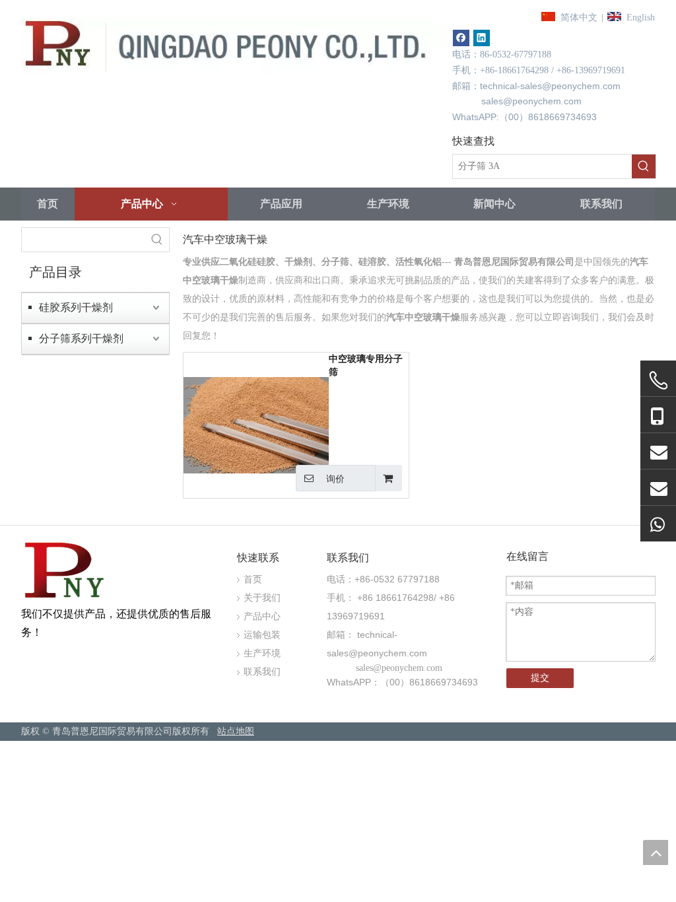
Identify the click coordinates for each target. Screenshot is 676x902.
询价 (335, 478)
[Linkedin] (481, 38)
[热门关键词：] (644, 166)
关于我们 (262, 598)
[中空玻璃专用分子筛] (256, 424)
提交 (540, 678)
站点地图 (235, 731)
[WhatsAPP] (658, 524)
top (655, 852)
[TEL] (658, 380)
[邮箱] (658, 451)
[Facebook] (461, 38)
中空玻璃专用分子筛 (366, 365)
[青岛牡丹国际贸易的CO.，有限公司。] (66, 572)
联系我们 (262, 672)
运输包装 (262, 635)
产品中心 (262, 616)
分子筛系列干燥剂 (81, 338)
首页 (253, 579)
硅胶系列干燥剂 (76, 307)
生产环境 (262, 653)
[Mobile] (658, 415)
